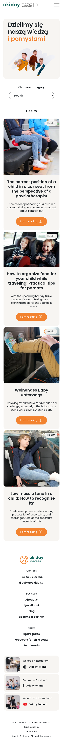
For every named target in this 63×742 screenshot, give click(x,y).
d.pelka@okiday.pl (31, 582)
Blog (32, 611)
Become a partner (31, 616)
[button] (57, 5)
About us (31, 599)
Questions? (31, 605)
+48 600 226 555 (31, 577)
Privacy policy (31, 727)
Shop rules (31, 732)
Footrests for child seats (31, 639)
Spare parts (31, 634)
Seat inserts (31, 645)
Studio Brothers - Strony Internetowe (31, 736)
